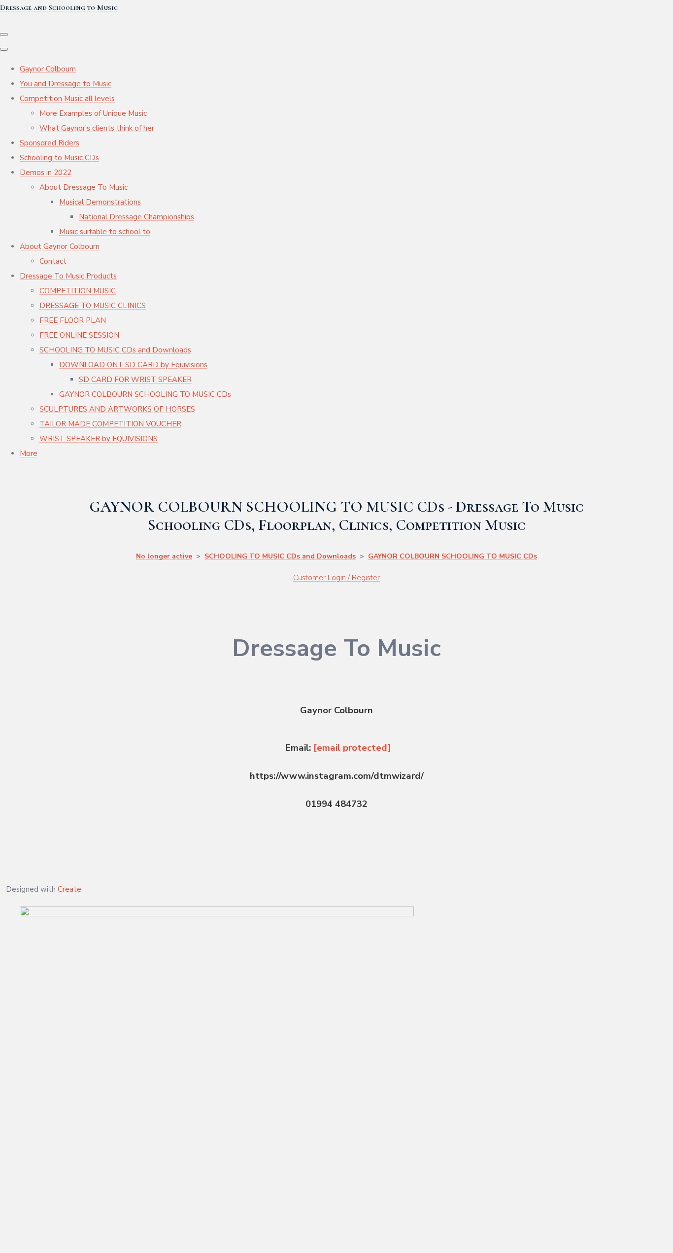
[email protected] (352, 747)
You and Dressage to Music (65, 84)
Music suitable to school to (104, 232)
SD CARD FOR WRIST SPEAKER (135, 379)
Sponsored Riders (49, 143)
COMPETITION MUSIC (77, 291)
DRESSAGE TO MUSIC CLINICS (92, 306)
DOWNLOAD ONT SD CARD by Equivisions (133, 365)
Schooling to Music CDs (59, 158)
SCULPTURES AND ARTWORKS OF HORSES (117, 409)
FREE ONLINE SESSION (79, 335)
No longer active (164, 556)
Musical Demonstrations (100, 202)
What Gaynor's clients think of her (96, 128)
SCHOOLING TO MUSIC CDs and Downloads (115, 350)
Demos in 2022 (45, 172)
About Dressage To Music (83, 187)
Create (69, 889)
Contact (53, 261)
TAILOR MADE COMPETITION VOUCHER (110, 424)
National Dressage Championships (136, 217)
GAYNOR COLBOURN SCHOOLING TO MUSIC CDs (145, 394)
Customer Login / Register (336, 578)
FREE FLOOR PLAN (72, 320)
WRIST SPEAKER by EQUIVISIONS (98, 439)
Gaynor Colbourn (48, 69)
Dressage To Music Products (68, 276)
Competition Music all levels (67, 99)
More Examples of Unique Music (93, 113)
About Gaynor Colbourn (60, 246)
